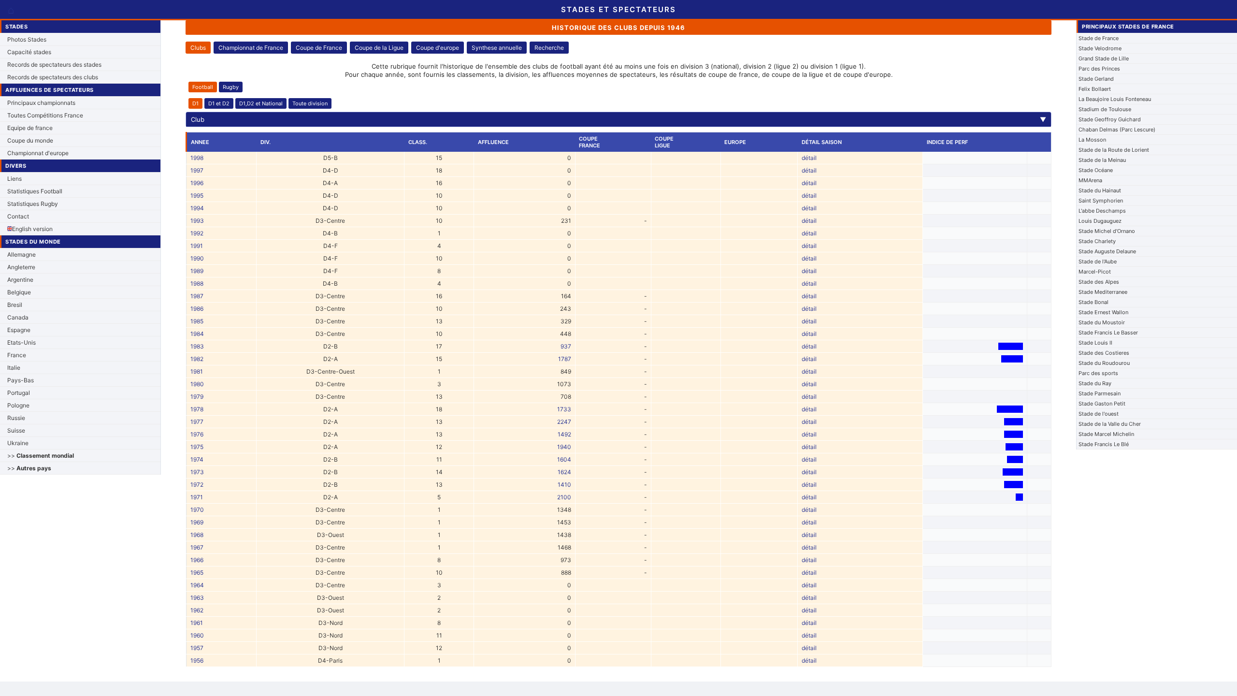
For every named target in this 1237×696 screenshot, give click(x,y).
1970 (197, 509)
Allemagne (21, 254)
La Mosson (1092, 139)
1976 (196, 434)
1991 (196, 245)
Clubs (198, 47)
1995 (196, 195)
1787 (564, 358)
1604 (564, 459)
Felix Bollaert (1095, 89)
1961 (196, 622)
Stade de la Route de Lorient (1114, 149)
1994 (197, 208)
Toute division (310, 103)
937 (566, 346)
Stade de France (1099, 38)
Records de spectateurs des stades (54, 64)
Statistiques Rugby (32, 203)
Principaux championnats (41, 102)
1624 (564, 472)
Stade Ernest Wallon (1103, 312)
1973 (197, 472)
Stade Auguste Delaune (1107, 251)
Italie (13, 367)
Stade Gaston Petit (1102, 403)
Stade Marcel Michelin (1106, 434)
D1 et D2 (219, 103)
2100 (564, 497)
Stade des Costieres (1104, 352)
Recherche (549, 47)
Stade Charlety (1097, 241)
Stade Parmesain (1100, 393)
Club (618, 119)
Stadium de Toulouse (1105, 109)
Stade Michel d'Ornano (1107, 231)
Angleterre (21, 267)
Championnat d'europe (38, 153)
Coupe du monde (30, 140)
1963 (197, 597)
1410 (564, 484)
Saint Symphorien (1101, 200)
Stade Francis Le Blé (1104, 444)
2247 (564, 421)
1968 (196, 534)
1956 (196, 660)
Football (202, 87)
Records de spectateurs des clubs (52, 77)
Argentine (20, 279)
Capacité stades (29, 52)
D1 (195, 103)
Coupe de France (319, 47)
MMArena (1090, 180)
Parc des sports (1098, 373)
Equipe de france (30, 127)
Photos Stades (26, 39)
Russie (16, 417)
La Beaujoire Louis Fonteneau (1115, 99)
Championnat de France (250, 47)
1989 (196, 271)
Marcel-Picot (1095, 271)
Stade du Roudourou (1104, 363)
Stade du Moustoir (1102, 322)
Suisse (16, 430)
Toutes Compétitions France (45, 115)
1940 (564, 446)
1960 (197, 635)
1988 (196, 283)
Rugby (231, 87)
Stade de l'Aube (1098, 261)
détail (809, 157)
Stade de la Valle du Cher (1110, 423)
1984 (197, 333)
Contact (18, 216)
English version (32, 228)
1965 (196, 572)
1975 (196, 446)
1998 (196, 157)
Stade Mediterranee (1103, 292)
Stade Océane (1096, 170)
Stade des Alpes (1099, 281)
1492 (564, 434)
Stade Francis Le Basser (1108, 332)
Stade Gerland (1096, 78)
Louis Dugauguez (1100, 221)
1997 (196, 170)
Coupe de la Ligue (379, 47)
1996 (196, 183)
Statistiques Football (34, 191)
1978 (196, 409)
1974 (196, 459)
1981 (196, 371)
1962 (196, 610)
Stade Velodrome (1100, 48)
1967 (196, 547)
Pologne (18, 405)
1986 (196, 308)
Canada (18, 317)
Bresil (14, 304)
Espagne (18, 330)
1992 (196, 233)
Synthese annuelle (497, 47)
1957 (196, 648)
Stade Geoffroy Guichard (1110, 119)
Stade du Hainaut (1100, 190)
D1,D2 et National (261, 103)
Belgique (19, 292)
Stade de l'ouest (1099, 413)
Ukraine (18, 443)
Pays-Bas (20, 380)
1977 (196, 421)
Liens (14, 178)
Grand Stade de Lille (1104, 58)
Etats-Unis (21, 342)
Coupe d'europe (437, 47)
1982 (196, 358)
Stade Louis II (1095, 342)
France (16, 355)
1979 (196, 396)
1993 (197, 220)
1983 (197, 346)
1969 (196, 522)
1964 (197, 585)
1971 (196, 497)
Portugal (18, 392)
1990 (197, 258)
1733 (564, 409)
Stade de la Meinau (1102, 160)
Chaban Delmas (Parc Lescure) (1117, 129)
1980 (197, 384)
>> (40, 455)
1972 (196, 484)
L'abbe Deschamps (1102, 210)
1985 (196, 321)
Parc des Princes (1099, 68)
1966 (196, 560)
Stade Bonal (1093, 302)
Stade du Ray (1095, 383)
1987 (196, 296)
